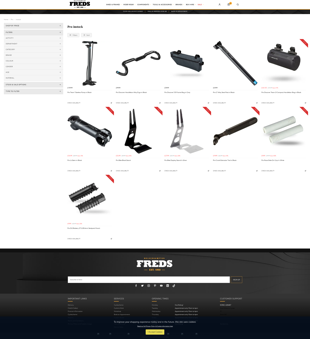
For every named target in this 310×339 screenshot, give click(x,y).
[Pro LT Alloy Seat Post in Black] (235, 63)
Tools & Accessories (162, 4)
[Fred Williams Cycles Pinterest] (155, 285)
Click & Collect (73, 308)
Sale (200, 4)
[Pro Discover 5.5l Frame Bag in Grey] (186, 63)
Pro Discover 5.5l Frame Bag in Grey (177, 92)
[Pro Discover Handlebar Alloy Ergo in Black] (138, 63)
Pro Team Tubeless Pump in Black (79, 92)
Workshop (117, 311)
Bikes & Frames (113, 4)
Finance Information (75, 311)
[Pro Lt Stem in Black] (89, 131)
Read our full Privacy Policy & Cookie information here (155, 326)
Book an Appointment (122, 314)
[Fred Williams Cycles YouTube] (161, 285)
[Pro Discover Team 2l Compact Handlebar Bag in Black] (283, 63)
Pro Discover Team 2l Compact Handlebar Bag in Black (281, 92)
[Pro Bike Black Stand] (138, 131)
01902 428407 (225, 305)
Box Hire (190, 4)
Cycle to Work (119, 308)
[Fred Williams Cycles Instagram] (148, 285)
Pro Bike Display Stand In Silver (175, 160)
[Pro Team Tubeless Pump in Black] (89, 63)
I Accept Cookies (155, 332)
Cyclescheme (72, 314)
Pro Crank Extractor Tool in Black (224, 160)
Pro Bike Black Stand (123, 160)
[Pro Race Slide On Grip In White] (283, 131)
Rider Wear (129, 4)
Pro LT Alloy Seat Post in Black (223, 92)
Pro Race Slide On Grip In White (272, 160)
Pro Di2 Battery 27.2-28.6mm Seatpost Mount (83, 228)
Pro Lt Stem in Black (74, 160)
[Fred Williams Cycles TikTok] (174, 285)
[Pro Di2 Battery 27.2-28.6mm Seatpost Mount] (89, 199)
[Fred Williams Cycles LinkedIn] (167, 285)
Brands (179, 4)
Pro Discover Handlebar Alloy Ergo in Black (131, 92)
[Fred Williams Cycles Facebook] (136, 285)
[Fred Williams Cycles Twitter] (142, 285)
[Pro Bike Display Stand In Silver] (186, 131)
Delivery (71, 305)
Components (143, 4)
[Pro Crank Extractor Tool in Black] (235, 131)
